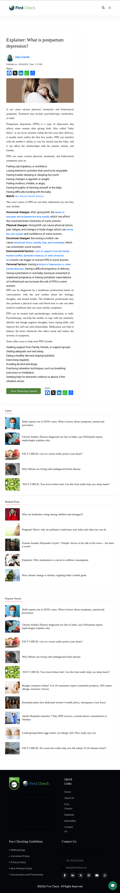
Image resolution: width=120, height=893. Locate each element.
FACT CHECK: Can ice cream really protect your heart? (52, 453)
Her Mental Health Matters (29, 196)
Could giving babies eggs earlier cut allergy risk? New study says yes (59, 732)
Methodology (18, 850)
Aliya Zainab (22, 57)
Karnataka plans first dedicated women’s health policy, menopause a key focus (64, 702)
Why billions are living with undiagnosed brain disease (51, 469)
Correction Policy (20, 856)
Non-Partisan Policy (21, 868)
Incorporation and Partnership (27, 874)
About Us (69, 798)
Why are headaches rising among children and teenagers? (52, 514)
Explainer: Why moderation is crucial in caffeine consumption (55, 560)
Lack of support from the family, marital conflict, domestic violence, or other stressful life (38, 255)
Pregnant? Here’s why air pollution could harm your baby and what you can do (64, 529)
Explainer (69, 814)
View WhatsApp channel (23, 391)
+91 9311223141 (75, 860)
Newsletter (70, 821)
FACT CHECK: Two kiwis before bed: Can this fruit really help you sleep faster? (66, 484)
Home (67, 792)
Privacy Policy (18, 862)
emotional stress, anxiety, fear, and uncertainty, (39, 242)
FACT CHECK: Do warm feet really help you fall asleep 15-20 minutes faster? (64, 748)
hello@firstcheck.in (76, 867)
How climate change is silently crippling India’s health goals (54, 575)
